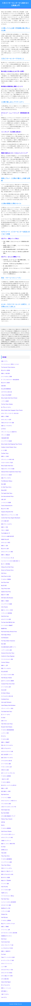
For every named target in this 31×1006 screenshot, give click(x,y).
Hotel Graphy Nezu (5, 809)
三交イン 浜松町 (5, 530)
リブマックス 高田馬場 (6, 613)
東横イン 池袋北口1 (5, 951)
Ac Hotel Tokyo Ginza (6, 487)
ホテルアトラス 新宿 (6, 619)
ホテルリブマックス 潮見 (7, 551)
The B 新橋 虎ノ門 (5, 533)
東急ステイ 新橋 (5, 594)
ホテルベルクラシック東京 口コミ (9, 800)
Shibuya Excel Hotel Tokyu (7, 567)
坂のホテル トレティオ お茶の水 (8, 785)
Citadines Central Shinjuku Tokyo (8, 447)
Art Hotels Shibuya (5, 693)
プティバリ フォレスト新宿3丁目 (9, 431)
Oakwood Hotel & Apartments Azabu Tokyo (11, 471)
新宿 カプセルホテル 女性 (7, 874)
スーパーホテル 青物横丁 (7, 625)
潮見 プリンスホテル (6, 668)
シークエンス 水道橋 (6, 502)
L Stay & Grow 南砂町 (6, 395)
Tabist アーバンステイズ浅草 (8, 957)
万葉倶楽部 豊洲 (5, 438)
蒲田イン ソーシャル (6, 988)
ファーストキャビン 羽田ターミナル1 (10, 364)
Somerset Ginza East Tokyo (7, 653)
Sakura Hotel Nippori (6, 982)
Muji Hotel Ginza (5, 794)
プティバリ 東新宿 (5, 435)
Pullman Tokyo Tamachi (6, 819)
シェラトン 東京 (5, 733)
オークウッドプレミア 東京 (7, 960)
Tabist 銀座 (3, 852)
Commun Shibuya (5, 662)
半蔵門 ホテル (4, 892)
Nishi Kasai (3, 939)
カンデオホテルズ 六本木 (7, 948)
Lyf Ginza (3, 428)
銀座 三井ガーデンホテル (7, 757)
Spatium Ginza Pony (6, 591)
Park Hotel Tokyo (5, 899)
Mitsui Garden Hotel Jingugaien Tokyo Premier (12, 410)
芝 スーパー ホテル (5, 714)
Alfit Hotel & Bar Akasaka (7, 597)
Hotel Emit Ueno (5, 616)
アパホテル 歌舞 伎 (5, 782)
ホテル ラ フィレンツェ (6, 963)
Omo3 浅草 (3, 690)
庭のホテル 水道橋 (5, 877)
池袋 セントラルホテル (6, 425)
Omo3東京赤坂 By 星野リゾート (8, 647)
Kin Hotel (3, 846)
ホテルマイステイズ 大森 (7, 751)
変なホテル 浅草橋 (5, 370)
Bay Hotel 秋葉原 (5, 813)
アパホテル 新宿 (5, 739)
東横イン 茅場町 (5, 416)
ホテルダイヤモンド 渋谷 (7, 969)
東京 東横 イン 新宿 (5, 791)
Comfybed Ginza (5, 699)
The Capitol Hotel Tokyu (6, 493)
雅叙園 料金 (4, 628)
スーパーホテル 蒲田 (6, 763)
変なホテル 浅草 (5, 548)
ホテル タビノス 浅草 (6, 419)
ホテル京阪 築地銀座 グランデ (8, 816)
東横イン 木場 (4, 527)
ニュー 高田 (4, 966)
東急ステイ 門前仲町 (6, 880)
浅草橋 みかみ (4, 849)
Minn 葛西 (3, 484)
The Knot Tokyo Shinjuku (7, 404)
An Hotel (3, 717)
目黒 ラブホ (4, 720)
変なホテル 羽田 (5, 508)
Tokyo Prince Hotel (5, 588)
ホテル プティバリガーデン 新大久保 (9, 413)
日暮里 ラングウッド (6, 840)
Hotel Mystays (4, 917)
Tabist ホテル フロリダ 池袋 (7, 468)
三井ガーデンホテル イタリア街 (8, 806)
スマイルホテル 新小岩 (6, 760)
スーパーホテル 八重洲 (6, 376)
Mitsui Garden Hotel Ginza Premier (9, 398)
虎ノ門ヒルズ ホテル (6, 407)
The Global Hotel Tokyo (6, 711)
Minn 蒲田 (3, 643)
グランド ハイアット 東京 (7, 708)
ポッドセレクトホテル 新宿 (7, 674)
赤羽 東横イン (4, 991)
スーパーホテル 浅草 (6, 686)
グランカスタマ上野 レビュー (8, 834)
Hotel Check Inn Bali (6, 576)
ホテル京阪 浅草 (5, 521)
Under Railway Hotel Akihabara (8, 705)
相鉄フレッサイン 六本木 (7, 610)
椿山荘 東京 (4, 585)
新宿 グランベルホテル (6, 524)
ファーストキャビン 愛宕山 (7, 895)
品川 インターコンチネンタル (8, 773)
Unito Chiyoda (4, 607)
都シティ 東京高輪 (5, 564)
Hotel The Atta (4, 886)
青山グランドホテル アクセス (8, 923)
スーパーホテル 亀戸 (6, 889)
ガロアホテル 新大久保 (6, 391)
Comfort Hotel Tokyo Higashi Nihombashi (10, 517)
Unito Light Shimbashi (6, 702)
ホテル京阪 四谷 (5, 978)
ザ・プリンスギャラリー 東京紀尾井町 (10, 379)
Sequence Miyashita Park (7, 511)
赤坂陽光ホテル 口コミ (6, 935)
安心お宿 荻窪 (4, 671)
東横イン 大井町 (5, 456)
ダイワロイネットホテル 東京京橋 (9, 932)
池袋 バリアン (4, 361)
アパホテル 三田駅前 (6, 579)
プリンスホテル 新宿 (6, 803)
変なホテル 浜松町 (5, 382)
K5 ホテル (3, 736)
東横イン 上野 (4, 665)
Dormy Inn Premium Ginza (7, 570)
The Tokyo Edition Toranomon (8, 640)
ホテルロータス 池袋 (6, 905)
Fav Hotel (3, 954)
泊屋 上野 (3, 499)
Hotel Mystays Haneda (6, 677)
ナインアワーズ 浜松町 (6, 441)
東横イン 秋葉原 (5, 600)
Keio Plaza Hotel (5, 582)
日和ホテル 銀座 (5, 770)
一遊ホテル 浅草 (5, 779)
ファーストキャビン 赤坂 (7, 659)
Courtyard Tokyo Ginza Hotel (7, 683)
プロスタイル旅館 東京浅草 (7, 536)
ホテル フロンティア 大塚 (7, 945)
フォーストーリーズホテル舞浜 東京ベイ (10, 561)
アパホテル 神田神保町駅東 (7, 729)
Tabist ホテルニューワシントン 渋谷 (9, 514)
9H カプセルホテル (5, 985)
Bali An (2, 825)
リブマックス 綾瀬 (5, 911)
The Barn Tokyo (5, 453)
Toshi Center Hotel (5, 942)
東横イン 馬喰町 (5, 926)
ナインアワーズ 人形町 (6, 862)
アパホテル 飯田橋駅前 (6, 859)
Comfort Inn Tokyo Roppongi (7, 656)
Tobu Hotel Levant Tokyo (7, 723)
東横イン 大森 (4, 545)
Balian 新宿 (3, 490)
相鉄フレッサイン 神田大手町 (8, 843)
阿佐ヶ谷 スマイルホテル (7, 745)
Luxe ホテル (4, 997)
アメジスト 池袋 (5, 883)
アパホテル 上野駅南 (6, 920)
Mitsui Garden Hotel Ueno (7, 465)
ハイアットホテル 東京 (6, 650)
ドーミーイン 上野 (5, 929)
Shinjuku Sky (4, 914)
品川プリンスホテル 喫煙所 (7, 680)
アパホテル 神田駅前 (6, 828)
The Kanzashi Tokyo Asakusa (8, 367)
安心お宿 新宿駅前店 (6, 388)
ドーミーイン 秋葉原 (6, 797)
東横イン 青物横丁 (5, 742)
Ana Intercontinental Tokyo (7, 496)
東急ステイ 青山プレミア (7, 871)
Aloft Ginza (3, 573)
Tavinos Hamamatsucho (6, 505)
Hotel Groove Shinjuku (6, 831)
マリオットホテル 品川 (6, 766)
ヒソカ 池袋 (4, 450)
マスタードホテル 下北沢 (7, 462)
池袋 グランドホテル (6, 478)
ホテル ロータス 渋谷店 (6, 972)
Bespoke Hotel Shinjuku (6, 726)
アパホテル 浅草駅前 (6, 776)
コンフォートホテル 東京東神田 (8, 902)
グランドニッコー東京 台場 (7, 459)
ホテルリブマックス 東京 (7, 837)
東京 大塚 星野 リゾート (6, 754)
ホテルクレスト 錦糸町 (6, 474)
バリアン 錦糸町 (5, 401)
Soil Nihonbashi (4, 637)
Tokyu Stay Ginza (5, 856)
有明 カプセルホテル (6, 748)
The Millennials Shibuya (6, 481)
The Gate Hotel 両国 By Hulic (8, 622)
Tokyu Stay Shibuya (5, 865)
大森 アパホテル (5, 994)
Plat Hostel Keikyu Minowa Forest (9, 631)
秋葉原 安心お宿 (5, 539)
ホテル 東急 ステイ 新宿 (6, 975)
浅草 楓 (3, 822)
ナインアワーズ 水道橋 (6, 604)
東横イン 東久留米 (5, 373)
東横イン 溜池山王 (5, 554)
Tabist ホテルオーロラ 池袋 (7, 422)
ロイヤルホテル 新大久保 (7, 696)
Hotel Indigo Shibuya (6, 634)
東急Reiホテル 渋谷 (5, 908)
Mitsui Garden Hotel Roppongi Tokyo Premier (11, 444)
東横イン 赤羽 (4, 788)
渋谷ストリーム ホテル (6, 868)
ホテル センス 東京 (5, 542)
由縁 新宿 (3, 385)
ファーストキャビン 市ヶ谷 (7, 557)
